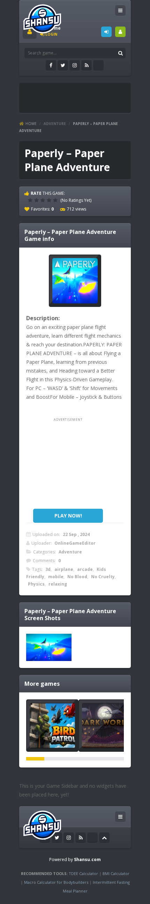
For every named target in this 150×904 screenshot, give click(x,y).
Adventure (55, 123)
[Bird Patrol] (52, 725)
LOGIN (106, 32)
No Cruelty (103, 577)
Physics (36, 584)
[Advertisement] (86, 95)
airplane (63, 569)
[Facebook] (51, 65)
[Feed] (86, 65)
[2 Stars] (37, 200)
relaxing (57, 584)
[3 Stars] (43, 200)
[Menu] (120, 10)
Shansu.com (87, 859)
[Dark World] (104, 725)
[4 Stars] (50, 200)
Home (31, 123)
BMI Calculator (116, 873)
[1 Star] (31, 200)
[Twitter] (63, 65)
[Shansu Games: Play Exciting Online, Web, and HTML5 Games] (42, 17)
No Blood (77, 577)
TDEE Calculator (83, 873)
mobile (55, 577)
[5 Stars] (56, 200)
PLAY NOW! (68, 515)
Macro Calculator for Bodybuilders (56, 882)
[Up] (104, 837)
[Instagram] (74, 65)
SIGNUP (120, 32)
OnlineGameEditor (75, 543)
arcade (85, 569)
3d (48, 569)
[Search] (120, 53)
